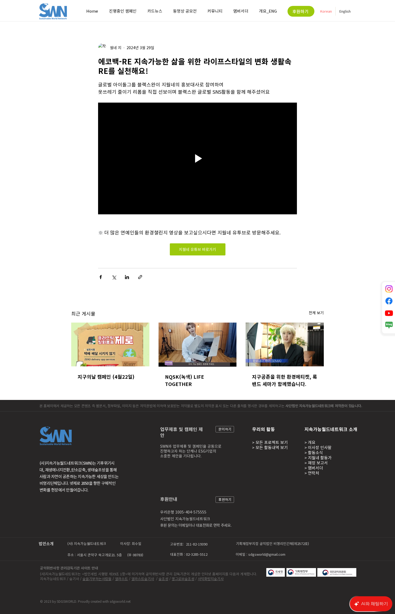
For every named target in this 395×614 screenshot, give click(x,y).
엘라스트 (121, 578)
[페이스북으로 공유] (100, 277)
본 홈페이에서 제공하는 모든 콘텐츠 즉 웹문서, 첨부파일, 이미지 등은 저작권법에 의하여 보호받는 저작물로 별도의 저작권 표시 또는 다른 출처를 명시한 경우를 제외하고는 (162, 405)
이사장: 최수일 (130, 543)
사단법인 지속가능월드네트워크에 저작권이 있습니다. (324, 405)
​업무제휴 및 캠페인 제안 (181, 432)
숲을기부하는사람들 (97, 578)
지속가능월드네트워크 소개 (330, 429)
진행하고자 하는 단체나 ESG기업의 (188, 451)
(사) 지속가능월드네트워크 (86, 543)
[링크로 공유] (140, 277)
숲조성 (163, 578)
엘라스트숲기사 (142, 578)
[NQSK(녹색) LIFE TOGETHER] (198, 345)
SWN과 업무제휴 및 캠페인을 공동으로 (190, 446)
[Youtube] (389, 313)
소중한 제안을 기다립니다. (181, 455)
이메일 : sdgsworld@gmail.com (260, 554)
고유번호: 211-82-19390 (189, 544)
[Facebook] (389, 301)
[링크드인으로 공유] (127, 277)
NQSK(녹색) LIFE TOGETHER (184, 380)
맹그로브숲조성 (183, 578)
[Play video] (197, 158)
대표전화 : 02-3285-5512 (189, 554)
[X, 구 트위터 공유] (113, 277)
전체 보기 (316, 312)
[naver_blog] (389, 325)
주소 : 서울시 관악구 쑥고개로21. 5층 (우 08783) (105, 554)
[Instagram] (389, 289)
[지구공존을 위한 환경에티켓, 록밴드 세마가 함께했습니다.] (285, 344)
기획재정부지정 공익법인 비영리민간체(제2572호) (273, 543)
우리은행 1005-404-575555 (183, 512)
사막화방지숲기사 (211, 578)
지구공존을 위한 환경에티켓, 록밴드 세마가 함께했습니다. (284, 380)
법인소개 (46, 544)
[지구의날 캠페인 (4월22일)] (110, 344)
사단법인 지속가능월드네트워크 (185, 518)
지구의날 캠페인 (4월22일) (106, 376)
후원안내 (168, 499)
